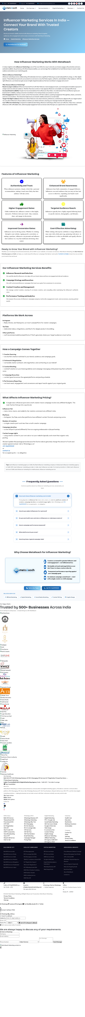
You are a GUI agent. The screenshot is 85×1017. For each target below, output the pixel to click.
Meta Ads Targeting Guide (70, 866)
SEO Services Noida (49, 851)
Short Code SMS (8, 830)
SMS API (6, 828)
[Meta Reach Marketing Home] (9, 8)
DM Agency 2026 (49, 842)
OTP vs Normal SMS (69, 856)
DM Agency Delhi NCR (50, 840)
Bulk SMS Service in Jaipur (10, 867)
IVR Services (41, 778)
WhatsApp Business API (22, 778)
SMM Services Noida (49, 856)
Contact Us (68, 832)
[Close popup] (0, 947)
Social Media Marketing (42, 597)
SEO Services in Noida (50, 824)
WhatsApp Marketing (30, 820)
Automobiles (68, 826)
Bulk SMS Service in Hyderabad (11, 864)
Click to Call (7, 840)
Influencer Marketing (50, 836)
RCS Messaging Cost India (30, 856)
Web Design (47, 828)
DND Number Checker (29, 872)
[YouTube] (77, 3)
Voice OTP (7, 836)
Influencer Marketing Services (30, 39)
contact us (6, 451)
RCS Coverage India (30, 828)
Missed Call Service (9, 838)
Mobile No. (3, 918)
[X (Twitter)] (5, 806)
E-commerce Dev (49, 830)
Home (22, 8)
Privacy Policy (69, 838)
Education (68, 820)
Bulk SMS (6, 778)
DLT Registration (50, 778)
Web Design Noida (48, 869)
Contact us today (63, 254)
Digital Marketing (58, 8)
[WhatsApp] (82, 3)
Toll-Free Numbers (29, 834)
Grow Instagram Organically (71, 864)
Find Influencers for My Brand (16, 44)
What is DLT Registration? (30, 864)
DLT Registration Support (30, 862)
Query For (3, 922)
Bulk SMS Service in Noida (10, 854)
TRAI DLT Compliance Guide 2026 (32, 859)
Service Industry (43, 8)
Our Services (30, 8)
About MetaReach (68, 872)
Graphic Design (70, 597)
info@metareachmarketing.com (47, 3)
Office (65, 885)
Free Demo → (64, 778)
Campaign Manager (29, 838)
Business (70, 8)
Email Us (25, 885)
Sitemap (67, 836)
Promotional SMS (8, 822)
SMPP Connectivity (9, 832)
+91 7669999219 (12, 885)
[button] (42, 910)
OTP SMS (12, 778)
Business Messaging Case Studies (72, 854)
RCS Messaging (33, 778)
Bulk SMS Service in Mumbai (10, 859)
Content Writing (57, 597)
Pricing (57, 778)
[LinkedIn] (79, 3)
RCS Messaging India (29, 851)
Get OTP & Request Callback (28, 922)
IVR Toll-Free (28, 832)
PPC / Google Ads (49, 820)
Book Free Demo (68, 869)
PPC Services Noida (49, 854)
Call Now (12, 914)
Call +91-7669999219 (52, 588)
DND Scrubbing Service (29, 875)
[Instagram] (74, 3)
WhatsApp (46, 885)
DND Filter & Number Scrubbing (31, 870)
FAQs (66, 834)
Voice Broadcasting (9, 834)
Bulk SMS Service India (9, 851)
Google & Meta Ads (50, 826)
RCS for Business (29, 826)
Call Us (6, 885)
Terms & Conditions (70, 840)
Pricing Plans (27, 840)
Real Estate (68, 822)
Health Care (68, 818)
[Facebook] (69, 3)
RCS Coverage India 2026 (30, 854)
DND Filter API (27, 878)
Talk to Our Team (33, 588)
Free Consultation (10, 784)
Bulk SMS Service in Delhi (10, 856)
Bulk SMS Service (8, 818)
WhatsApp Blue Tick (30, 822)
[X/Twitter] (72, 3)
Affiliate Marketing (12, 597)
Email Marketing (28, 836)
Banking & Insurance (70, 824)
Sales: (10, 3)
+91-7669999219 (8, 446)
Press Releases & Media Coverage (72, 851)
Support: (27, 3)
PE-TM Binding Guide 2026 (30, 867)
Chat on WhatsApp (6, 932)
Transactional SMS (9, 820)
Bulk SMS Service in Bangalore (11, 862)
